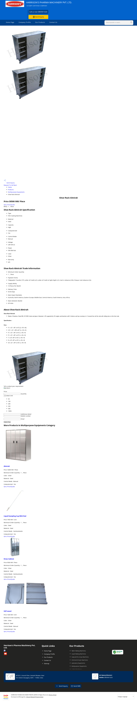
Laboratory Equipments (78, 663)
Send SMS (77, 686)
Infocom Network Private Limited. (34, 697)
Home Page (10, 22)
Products (11, 189)
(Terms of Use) (52, 695)
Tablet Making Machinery (79, 651)
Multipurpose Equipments (16, 192)
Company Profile (25, 22)
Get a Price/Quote (9, 205)
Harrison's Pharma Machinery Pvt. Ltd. (49, 4)
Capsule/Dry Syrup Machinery (80, 657)
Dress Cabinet (9, 559)
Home (10, 187)
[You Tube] (5, 655)
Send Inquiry (39, 17)
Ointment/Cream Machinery (80, 660)
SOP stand (7, 611)
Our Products (40, 22)
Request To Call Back (10, 185)
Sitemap (46, 663)
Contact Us (53, 22)
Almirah (7, 466)
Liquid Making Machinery (79, 654)
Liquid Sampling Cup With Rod (15, 516)
